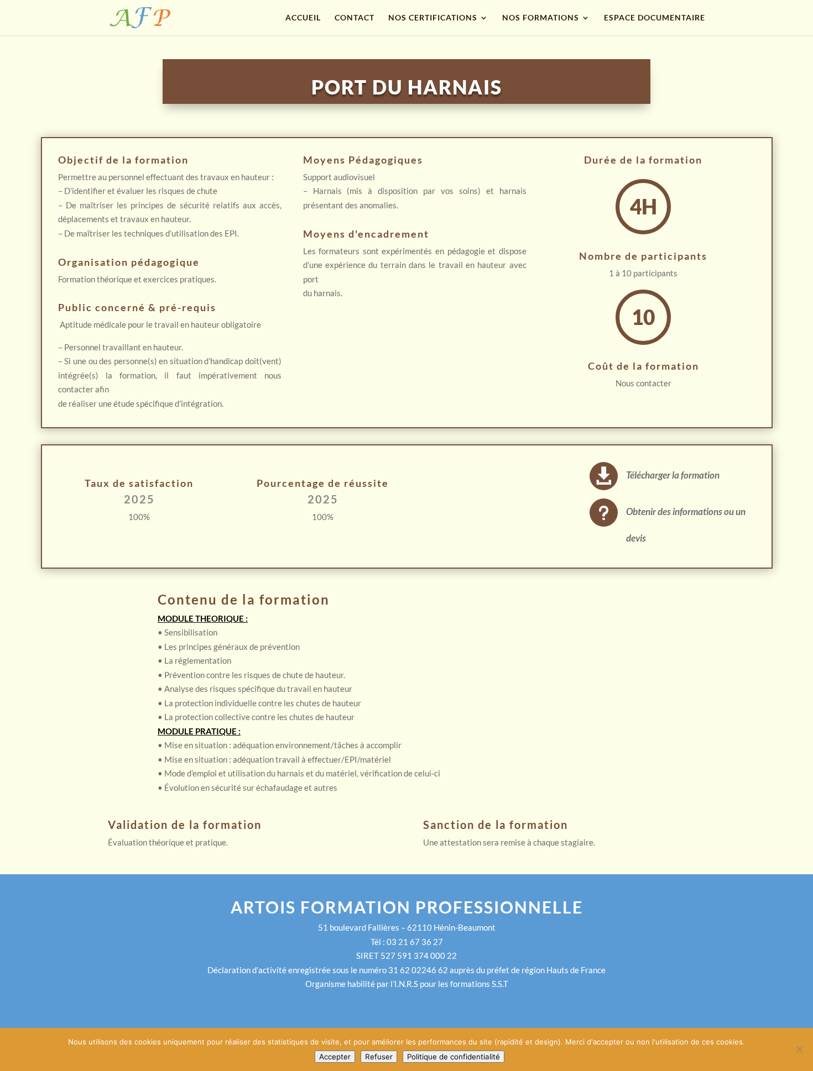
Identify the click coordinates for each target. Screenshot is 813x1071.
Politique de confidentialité (453, 1056)
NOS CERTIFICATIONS (432, 18)
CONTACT (354, 18)
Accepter (335, 1056)
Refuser (379, 1056)
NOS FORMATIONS (540, 18)
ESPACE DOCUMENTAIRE (654, 18)
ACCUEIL (303, 18)
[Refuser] (799, 1049)
